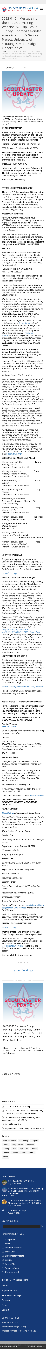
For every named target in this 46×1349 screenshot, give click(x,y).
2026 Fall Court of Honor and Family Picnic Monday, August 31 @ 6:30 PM (21, 1118)
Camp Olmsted (17, 1145)
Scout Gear (10, 1251)
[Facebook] (4, 2)
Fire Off (34, 1148)
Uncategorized (12, 1272)
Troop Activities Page (11, 1295)
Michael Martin (9, 726)
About (4, 1285)
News (7, 1243)
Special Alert (10, 1264)
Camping (6, 1145)
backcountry (23, 1140)
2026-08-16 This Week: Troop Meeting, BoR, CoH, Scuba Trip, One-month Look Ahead (22, 1111)
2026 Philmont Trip (13, 1124)
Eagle (21, 1148)
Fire (27, 1148)
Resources (6, 1300)
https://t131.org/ (13, 453)
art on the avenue (9, 1140)
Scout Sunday (25, 323)
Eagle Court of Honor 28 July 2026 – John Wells (24, 1128)
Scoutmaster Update (20, 68)
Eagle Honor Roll (9, 1290)
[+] (23, 1003)
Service (8, 1260)
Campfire (34, 1140)
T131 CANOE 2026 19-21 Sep (17, 1106)
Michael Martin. (37, 795)
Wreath (5, 1157)
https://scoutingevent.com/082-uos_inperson (22, 686)
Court (14, 1148)
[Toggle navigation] (41, 9)
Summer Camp (12, 1268)
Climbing (6, 1148)
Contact (5, 1309)
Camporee (30, 1145)
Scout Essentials (28, 1153)
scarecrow (15, 1153)
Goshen (6, 1153)
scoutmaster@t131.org (12, 945)
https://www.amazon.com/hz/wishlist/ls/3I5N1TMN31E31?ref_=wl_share (21, 630)
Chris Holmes (8, 813)
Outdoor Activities (13, 1247)
